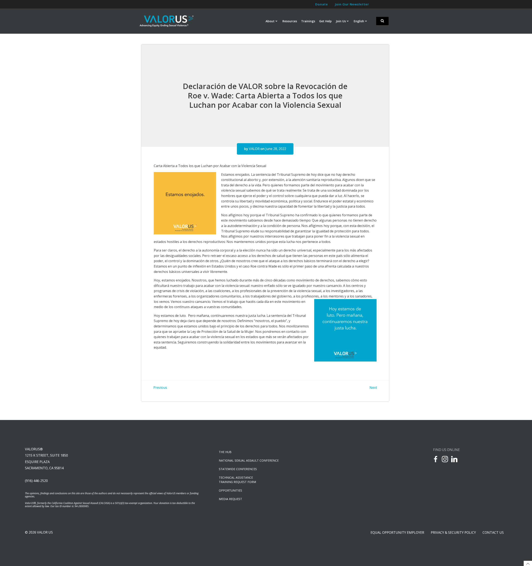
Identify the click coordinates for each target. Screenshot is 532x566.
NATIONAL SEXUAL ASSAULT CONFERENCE (249, 460)
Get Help (325, 21)
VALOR (254, 148)
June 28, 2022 (275, 148)
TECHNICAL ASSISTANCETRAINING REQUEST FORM (237, 480)
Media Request (230, 499)
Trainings (308, 21)
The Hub (225, 452)
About (270, 21)
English (359, 21)
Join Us (341, 21)
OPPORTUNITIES (230, 490)
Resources (289, 21)
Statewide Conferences (238, 469)
